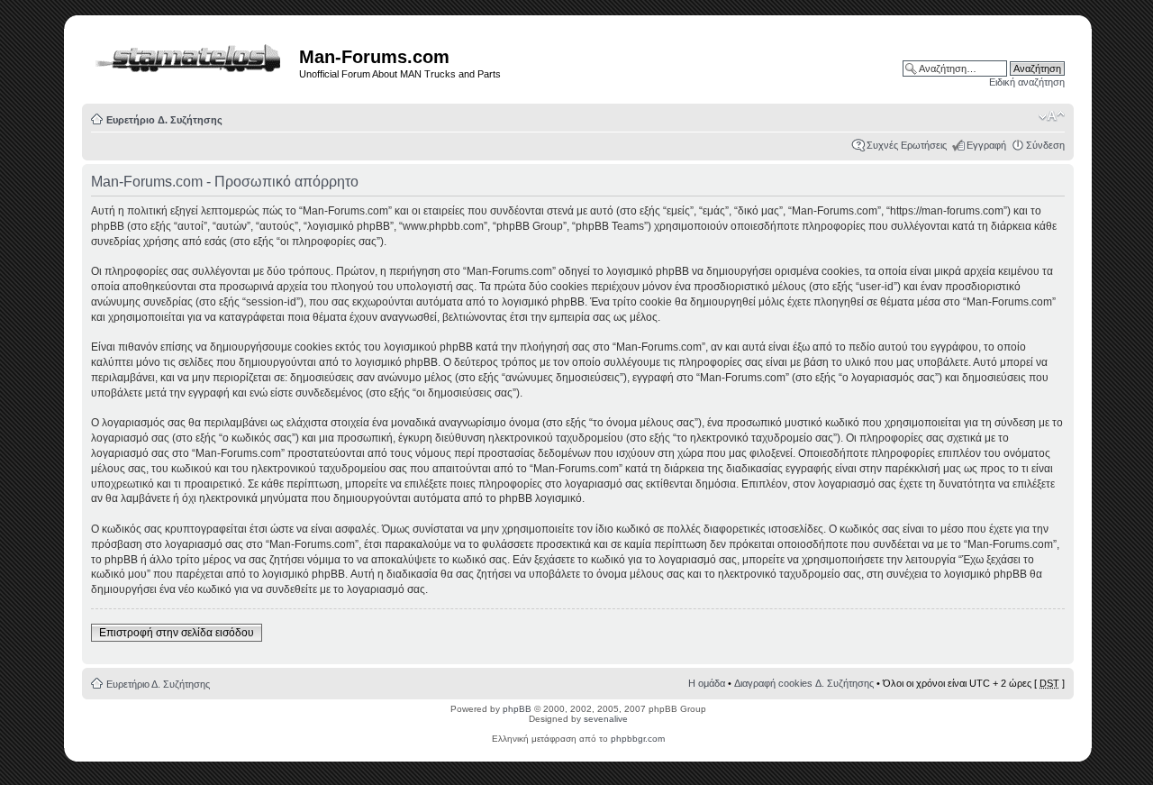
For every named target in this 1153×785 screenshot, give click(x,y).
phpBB (517, 709)
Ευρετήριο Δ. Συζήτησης (164, 119)
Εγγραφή (986, 145)
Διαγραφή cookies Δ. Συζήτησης (804, 683)
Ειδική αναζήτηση (1027, 82)
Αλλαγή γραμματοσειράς (1052, 116)
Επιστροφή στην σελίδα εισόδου (176, 632)
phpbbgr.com (638, 739)
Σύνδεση (1045, 145)
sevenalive (606, 719)
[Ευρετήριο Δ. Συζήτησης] (192, 55)
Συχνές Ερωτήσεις (907, 145)
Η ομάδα (706, 683)
